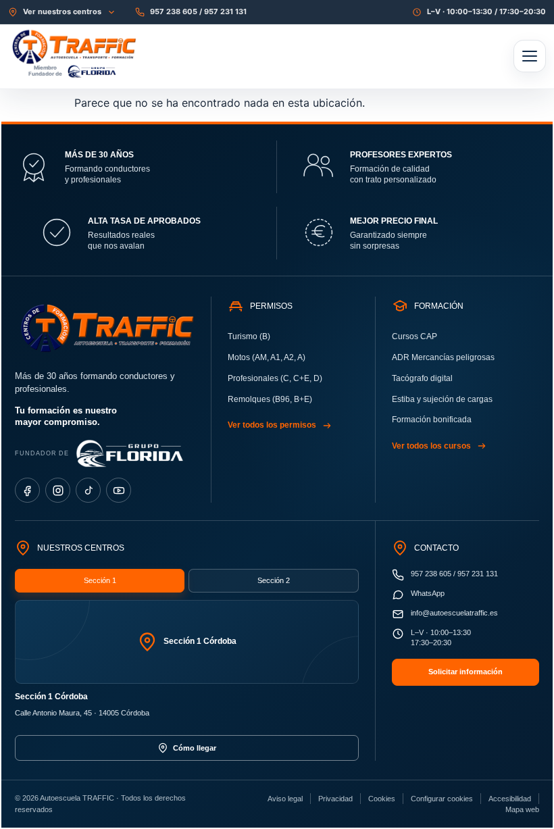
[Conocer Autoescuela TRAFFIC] (116, 46)
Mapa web (522, 809)
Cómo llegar (194, 748)
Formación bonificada (432, 419)
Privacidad (335, 799)
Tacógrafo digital (422, 378)
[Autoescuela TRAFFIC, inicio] (105, 328)
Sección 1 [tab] (100, 580)
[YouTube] (118, 490)
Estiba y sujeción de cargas (442, 399)
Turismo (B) (249, 336)
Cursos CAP (414, 336)
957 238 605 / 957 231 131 (198, 11)
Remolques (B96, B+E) (270, 399)
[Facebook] (27, 490)
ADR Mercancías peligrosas (443, 357)
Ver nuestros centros (62, 11)
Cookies (381, 799)
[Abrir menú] (529, 56)
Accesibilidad (509, 799)
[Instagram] (57, 490)
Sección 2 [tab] (273, 580)
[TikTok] (88, 490)
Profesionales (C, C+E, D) (275, 378)
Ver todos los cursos (431, 446)
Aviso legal (285, 799)
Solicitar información (465, 672)
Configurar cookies (442, 799)
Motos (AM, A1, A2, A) (266, 357)
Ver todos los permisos (272, 425)
